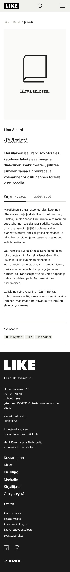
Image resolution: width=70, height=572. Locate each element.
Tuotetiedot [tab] (41, 196)
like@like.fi (11, 421)
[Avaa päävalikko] (63, 6)
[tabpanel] (35, 258)
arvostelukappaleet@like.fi (21, 434)
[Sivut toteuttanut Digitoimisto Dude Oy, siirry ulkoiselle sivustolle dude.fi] (12, 561)
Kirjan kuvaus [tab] (15, 196)
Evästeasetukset (14, 536)
